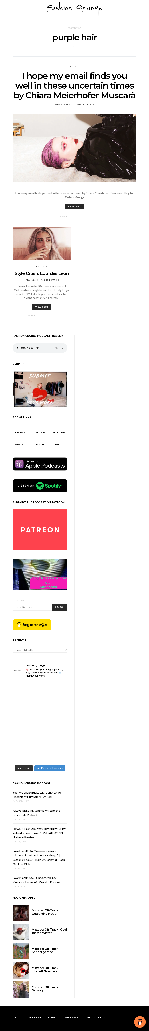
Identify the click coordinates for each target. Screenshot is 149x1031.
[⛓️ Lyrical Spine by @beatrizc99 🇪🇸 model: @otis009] (26, 754)
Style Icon (42, 266)
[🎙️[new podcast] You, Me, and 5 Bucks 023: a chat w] (54, 689)
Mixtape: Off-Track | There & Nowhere (46, 969)
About (17, 1017)
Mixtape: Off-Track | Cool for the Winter (49, 931)
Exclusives (75, 66)
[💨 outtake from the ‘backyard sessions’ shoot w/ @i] (26, 722)
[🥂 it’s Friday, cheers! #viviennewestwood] (26, 689)
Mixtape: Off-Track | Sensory (46, 988)
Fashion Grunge (85, 104)
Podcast (35, 1017)
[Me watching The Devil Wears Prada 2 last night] (54, 705)
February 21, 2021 (64, 104)
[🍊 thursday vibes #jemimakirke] (26, 705)
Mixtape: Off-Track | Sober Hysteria (46, 950)
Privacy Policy (95, 1017)
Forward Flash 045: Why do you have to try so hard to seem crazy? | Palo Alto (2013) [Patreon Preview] (39, 833)
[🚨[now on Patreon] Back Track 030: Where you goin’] (54, 722)
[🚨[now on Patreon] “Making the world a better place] (54, 738)
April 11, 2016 (31, 280)
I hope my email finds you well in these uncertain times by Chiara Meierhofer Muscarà (74, 86)
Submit (53, 1017)
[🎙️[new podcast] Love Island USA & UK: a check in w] (54, 754)
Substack (71, 1017)
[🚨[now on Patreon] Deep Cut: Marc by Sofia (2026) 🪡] (26, 738)
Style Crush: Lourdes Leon (42, 273)
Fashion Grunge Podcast (32, 783)
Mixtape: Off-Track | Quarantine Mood (46, 912)
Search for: (19, 601)
